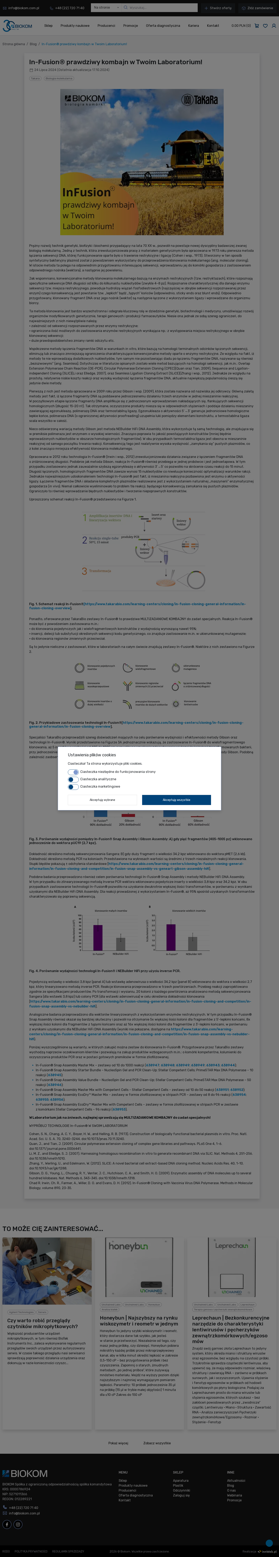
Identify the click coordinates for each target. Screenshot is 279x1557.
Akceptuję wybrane (102, 800)
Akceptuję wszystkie (176, 800)
